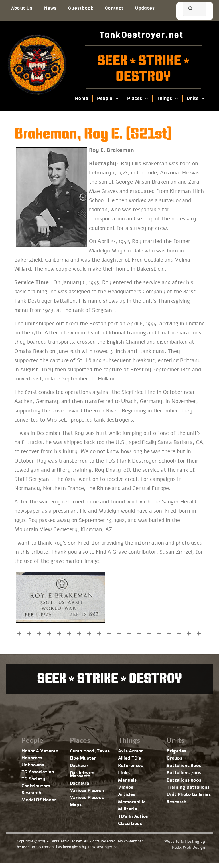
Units (193, 98)
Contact (114, 8)
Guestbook (81, 8)
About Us (22, 8)
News (50, 8)
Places (134, 98)
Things (164, 98)
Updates (145, 8)
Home (81, 98)
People (105, 98)
